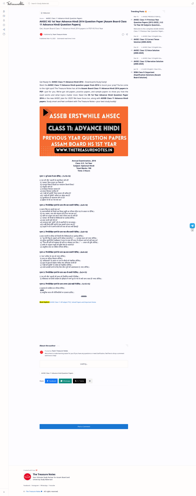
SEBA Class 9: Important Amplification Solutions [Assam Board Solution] (147, 75)
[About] (4, 11)
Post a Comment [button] (84, 426)
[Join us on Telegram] (192, 225)
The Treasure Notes (33, 491)
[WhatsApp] (44, 485)
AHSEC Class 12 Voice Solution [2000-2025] (146, 51)
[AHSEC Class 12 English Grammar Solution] (157, 36)
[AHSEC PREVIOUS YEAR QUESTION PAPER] (157, 17)
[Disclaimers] (4, 25)
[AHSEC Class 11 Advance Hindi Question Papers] (57, 373)
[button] (4, 3)
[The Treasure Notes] (15, 3)
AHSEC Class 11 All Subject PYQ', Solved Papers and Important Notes (73, 302)
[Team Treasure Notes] (55, 34)
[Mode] (192, 3)
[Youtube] (52, 485)
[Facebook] (26, 485)
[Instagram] (35, 485)
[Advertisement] (84, 60)
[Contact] (4, 16)
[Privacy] (4, 20)
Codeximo (177, 491)
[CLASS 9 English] (148, 69)
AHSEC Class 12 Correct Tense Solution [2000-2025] (146, 40)
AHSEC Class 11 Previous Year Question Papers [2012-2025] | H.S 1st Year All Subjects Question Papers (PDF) (148, 22)
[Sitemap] (4, 29)
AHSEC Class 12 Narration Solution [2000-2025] (148, 62)
